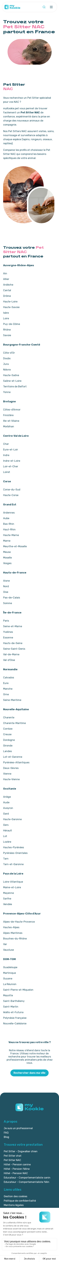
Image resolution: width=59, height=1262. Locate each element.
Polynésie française (14, 1017)
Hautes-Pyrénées (13, 847)
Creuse (7, 734)
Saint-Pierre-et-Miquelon (18, 989)
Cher (6, 443)
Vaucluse (8, 949)
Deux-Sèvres (11, 768)
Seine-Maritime (12, 700)
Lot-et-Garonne (12, 756)
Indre (6, 455)
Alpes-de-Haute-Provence (19, 921)
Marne (6, 540)
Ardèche (8, 284)
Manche (7, 688)
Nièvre (7, 369)
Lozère (7, 841)
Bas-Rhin (8, 523)
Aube (6, 518)
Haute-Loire (10, 301)
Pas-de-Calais (11, 597)
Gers (5, 824)
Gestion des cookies (15, 1196)
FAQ (6, 1132)
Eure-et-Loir (10, 449)
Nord (6, 586)
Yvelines (8, 631)
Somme (7, 603)
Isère (6, 312)
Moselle (7, 557)
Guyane (7, 978)
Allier (6, 279)
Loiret (6, 472)
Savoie (7, 335)
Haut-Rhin (9, 529)
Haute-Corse (10, 495)
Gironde (7, 745)
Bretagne (9, 401)
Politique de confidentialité (20, 1200)
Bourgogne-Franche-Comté (21, 344)
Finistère (8, 415)
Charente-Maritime (14, 723)
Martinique (9, 972)
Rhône (7, 329)
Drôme (7, 295)
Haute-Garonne (12, 819)
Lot (5, 836)
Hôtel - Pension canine (17, 1164)
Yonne (7, 392)
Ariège (7, 796)
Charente (8, 717)
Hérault (7, 830)
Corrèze (7, 728)
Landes (7, 751)
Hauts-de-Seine (12, 643)
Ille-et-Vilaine (11, 420)
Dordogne (9, 739)
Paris (6, 620)
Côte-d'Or (9, 352)
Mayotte (8, 995)
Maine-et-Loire (12, 887)
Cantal (7, 290)
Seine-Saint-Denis (14, 648)
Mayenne (8, 893)
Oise (5, 591)
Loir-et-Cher (10, 466)
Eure (5, 683)
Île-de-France (12, 612)
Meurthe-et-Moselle (15, 546)
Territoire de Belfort (15, 386)
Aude (6, 802)
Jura (6, 364)
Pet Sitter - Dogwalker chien (20, 1151)
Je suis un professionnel (18, 1128)
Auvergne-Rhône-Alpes (18, 265)
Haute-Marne (11, 535)
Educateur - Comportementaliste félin (26, 1182)
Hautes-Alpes (11, 927)
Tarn (5, 858)
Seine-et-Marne (12, 626)
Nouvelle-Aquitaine (16, 709)
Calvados (8, 677)
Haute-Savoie (11, 307)
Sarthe (7, 898)
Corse (7, 481)
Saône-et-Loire (12, 380)
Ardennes (9, 512)
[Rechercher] (44, 7)
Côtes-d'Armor (11, 409)
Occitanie (9, 788)
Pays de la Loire (13, 873)
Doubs (7, 358)
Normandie (10, 669)
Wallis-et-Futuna (13, 1012)
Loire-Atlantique (13, 881)
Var (5, 944)
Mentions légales (14, 1205)
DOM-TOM (9, 959)
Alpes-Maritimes (12, 932)
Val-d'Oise (9, 660)
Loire (6, 318)
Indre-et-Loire (11, 460)
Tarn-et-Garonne (13, 864)
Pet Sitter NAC (12, 1160)
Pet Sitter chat (12, 1155)
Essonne (8, 637)
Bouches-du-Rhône (15, 938)
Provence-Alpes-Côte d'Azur (22, 913)
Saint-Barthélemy (14, 1001)
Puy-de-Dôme (11, 324)
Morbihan (8, 426)
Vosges (7, 563)
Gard (6, 813)
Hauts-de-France (14, 572)
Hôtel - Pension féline (17, 1168)
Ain (5, 273)
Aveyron (8, 808)
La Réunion (9, 984)
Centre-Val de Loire (16, 435)
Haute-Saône (11, 375)
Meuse (7, 552)
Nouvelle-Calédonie (14, 1023)
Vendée (7, 904)
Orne (6, 694)
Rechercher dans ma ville (29, 1072)
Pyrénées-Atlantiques (16, 762)
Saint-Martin (10, 1006)
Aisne (6, 580)
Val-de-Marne (11, 654)
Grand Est (9, 504)
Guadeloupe (10, 967)
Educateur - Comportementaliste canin (27, 1177)
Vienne (7, 773)
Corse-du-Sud (11, 489)
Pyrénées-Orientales (15, 853)
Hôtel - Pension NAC (16, 1173)
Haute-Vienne (11, 779)
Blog (6, 1137)
